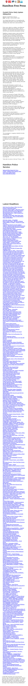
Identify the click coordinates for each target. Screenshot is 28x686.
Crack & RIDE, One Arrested (9, 310)
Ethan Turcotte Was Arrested (9, 521)
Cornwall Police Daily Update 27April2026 (12, 229)
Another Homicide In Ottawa (9, 238)
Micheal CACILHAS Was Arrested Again (12, 536)
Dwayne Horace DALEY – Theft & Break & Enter (14, 477)
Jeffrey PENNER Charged (8, 579)
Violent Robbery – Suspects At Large (11, 242)
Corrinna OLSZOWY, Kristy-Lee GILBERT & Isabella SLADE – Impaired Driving (13, 635)
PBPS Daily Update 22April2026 (10, 318)
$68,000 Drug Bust (7, 247)
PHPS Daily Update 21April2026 (10, 398)
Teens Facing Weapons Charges (10, 371)
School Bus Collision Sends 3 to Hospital (12, 658)
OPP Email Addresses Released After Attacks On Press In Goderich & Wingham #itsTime (14, 438)
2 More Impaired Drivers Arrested (10, 495)
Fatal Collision (6, 583)
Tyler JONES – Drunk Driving (9, 593)
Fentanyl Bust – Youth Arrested (10, 421)
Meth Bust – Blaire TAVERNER (10, 590)
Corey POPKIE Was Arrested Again (11, 524)
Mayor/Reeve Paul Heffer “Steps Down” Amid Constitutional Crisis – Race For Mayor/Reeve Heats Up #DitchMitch (13, 216)
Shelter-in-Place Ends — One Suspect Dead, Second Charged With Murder (13, 615)
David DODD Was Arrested (9, 640)
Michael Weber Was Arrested (9, 518)
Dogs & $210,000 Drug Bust (9, 173)
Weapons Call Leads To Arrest (9, 430)
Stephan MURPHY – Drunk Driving (10, 631)
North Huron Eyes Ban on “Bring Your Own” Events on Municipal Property (12, 208)
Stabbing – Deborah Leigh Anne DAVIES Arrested (14, 226)
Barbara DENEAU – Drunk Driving (10, 538)
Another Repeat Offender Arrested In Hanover (13, 325)
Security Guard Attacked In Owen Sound (12, 320)
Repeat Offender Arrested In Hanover (11, 329)
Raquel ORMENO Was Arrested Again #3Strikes (13, 604)
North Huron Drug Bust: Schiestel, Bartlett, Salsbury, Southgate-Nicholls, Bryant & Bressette (14, 349)
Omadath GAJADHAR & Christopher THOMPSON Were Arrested (11, 673)
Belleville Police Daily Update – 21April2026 (12, 397)
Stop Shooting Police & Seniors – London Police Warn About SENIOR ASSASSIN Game (14, 479)
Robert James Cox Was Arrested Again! (12, 450)
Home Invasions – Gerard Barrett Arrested (12, 237)
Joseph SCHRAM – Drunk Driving (10, 668)
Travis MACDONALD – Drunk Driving (11, 605)
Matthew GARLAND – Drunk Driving (11, 578)
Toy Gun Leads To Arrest (8, 488)
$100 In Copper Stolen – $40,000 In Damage (13, 221)
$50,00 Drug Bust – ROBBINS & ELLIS (12, 470)
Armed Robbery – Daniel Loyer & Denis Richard (13, 596)
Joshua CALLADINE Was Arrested (10, 531)
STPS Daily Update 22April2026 (10, 315)
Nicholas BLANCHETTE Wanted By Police (12, 384)
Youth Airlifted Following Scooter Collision (12, 224)
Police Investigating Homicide (9, 534)
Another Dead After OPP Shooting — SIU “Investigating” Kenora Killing (12, 570)
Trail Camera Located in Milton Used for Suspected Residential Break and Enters (12, 377)
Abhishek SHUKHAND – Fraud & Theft (11, 544)
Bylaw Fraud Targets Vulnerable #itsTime (12, 313)
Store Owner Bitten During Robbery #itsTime (13, 246)
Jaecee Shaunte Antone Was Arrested (11, 372)
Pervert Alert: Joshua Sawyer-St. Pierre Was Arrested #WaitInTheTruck (13, 406)
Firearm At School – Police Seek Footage (12, 381)
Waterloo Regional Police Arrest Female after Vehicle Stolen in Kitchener (13, 355)
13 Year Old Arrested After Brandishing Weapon (13, 227)
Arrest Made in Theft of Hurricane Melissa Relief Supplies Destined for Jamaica (13, 454)
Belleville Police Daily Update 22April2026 (12, 342)
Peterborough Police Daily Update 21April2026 (13, 370)
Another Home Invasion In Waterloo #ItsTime (13, 409)
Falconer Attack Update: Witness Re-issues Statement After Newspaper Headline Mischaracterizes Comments (12, 511)
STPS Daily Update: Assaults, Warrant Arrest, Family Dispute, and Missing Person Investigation (14, 404)
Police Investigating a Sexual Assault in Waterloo (14, 468)
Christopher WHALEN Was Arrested (11, 532)
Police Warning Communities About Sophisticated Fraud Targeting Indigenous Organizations (14, 351)
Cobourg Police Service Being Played (11, 400)
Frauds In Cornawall (7, 340)
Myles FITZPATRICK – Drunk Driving (11, 558)
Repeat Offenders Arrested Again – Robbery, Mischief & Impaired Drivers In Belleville (13, 233)
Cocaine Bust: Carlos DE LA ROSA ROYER (13, 629)
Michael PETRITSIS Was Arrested (10, 562)
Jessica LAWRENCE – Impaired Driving (12, 653)
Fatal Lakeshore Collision (8, 582)
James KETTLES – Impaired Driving (11, 554)
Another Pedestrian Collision (9, 228)
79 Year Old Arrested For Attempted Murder (12, 563)
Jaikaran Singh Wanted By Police (10, 429)
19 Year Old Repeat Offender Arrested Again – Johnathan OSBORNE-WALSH (13, 670)
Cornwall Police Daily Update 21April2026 (12, 389)
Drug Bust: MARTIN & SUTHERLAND (11, 655)
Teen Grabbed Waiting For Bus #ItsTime (12, 420)
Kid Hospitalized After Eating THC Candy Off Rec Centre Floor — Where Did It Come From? (14, 493)
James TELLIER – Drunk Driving (10, 592)
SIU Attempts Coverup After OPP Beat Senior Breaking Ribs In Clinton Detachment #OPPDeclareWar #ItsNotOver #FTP (13, 601)
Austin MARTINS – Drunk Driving (10, 537)
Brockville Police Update (8, 395)
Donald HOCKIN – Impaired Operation (11, 591)
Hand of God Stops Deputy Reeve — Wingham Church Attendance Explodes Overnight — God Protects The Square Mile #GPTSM (13, 505)
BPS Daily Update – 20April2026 (10, 428)
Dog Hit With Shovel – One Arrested (11, 317)
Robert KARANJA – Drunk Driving (10, 584)
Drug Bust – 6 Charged (8, 568)
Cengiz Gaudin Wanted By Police (10, 353)
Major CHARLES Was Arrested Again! (11, 581)
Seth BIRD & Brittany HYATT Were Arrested (13, 577)
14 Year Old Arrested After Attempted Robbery (13, 427)
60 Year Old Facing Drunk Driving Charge (12, 231)
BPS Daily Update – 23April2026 (10, 309)
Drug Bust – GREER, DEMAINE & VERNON (13, 598)
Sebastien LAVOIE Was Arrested (10, 645)
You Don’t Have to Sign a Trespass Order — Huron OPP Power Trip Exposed (13, 517)
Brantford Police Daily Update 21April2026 (12, 396)
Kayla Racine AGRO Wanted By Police (11, 314)
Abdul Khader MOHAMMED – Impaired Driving (13, 597)
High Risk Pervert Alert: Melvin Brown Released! (14, 491)
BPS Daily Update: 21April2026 (10, 401)
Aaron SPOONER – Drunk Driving (10, 595)
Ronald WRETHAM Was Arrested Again (12, 575)
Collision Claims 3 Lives (8, 501)
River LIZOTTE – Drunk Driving (10, 606)
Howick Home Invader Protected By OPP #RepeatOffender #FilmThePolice (12, 547)
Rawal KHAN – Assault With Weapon (11, 535)
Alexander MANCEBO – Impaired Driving (12, 503)
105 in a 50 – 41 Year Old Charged (10, 236)
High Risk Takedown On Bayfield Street (12, 235)
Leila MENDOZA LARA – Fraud (10, 571)
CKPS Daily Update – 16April (9, 464)
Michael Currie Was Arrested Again (10, 367)
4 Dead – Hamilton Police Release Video (12, 171)
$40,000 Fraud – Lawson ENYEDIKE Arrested (13, 624)
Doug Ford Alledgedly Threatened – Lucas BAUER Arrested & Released (12, 588)
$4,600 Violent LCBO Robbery (9, 487)
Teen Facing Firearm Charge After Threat (12, 311)
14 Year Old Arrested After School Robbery (12, 382)
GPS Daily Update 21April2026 (10, 418)
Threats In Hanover (7, 456)
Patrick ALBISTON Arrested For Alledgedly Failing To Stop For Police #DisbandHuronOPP (13, 613)
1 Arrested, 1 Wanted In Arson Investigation (12, 408)
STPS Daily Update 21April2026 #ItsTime (12, 402)
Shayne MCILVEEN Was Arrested (10, 557)
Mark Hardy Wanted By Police (9, 431)
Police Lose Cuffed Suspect (9, 172)
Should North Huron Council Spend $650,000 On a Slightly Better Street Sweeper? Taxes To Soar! (14, 660)
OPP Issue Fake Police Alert (9, 625)
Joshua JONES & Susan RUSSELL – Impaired (13, 528)
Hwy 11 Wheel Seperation (8, 671)
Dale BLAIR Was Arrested (8, 383)
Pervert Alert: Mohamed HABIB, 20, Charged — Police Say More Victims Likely (13, 490)
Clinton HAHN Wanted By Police (10, 385)
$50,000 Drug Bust (7, 483)
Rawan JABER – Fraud (8, 628)
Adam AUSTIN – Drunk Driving (10, 626)
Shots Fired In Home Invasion (9, 323)
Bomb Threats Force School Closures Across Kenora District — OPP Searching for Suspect (13, 620)
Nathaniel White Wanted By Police (10, 170)
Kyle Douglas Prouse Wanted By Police (12, 361)
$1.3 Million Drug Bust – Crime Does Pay (12, 469)
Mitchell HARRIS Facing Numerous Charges (13, 561)
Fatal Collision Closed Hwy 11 (9, 608)
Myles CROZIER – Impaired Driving (11, 576)
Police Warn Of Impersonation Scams (11, 374)
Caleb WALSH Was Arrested (9, 633)
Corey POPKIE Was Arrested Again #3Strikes (13, 566)
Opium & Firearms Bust (8, 630)
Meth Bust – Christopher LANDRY (10, 543)
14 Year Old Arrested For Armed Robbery (12, 474)
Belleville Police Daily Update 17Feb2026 (12, 447)
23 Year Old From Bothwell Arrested (11, 664)
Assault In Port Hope (7, 369)
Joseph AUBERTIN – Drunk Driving (11, 637)
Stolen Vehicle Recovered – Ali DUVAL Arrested (13, 519)
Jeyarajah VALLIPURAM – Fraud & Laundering (13, 502)
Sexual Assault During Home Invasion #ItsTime (13, 410)
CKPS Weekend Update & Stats (10, 230)
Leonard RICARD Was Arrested (10, 539)
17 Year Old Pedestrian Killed (9, 380)
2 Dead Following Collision (9, 632)
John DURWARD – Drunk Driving (10, 603)
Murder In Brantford (7, 341)
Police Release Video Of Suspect (10, 368)
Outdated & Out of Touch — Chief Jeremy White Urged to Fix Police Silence (14, 433)
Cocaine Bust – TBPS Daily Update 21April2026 (13, 363)
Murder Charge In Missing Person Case (12, 316)
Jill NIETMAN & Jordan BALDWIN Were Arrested (14, 644)
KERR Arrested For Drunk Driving (10, 559)
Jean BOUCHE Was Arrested (9, 545)
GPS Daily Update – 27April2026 (10, 220)
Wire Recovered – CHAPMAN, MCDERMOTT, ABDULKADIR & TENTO (13, 657)
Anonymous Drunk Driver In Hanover (11, 324)
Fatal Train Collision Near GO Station (11, 378)
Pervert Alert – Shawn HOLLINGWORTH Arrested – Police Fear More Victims (14, 445)
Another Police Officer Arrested (10, 362)
